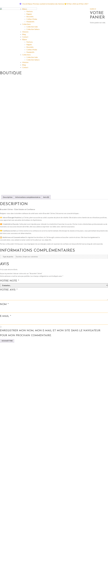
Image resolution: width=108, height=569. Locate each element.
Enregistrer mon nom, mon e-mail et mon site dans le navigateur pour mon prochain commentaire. (50, 333)
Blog (24, 34)
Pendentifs (30, 22)
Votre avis (8, 290)
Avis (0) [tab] (46, 197)
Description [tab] (7, 197)
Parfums (29, 11)
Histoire (25, 32)
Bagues (29, 14)
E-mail (5, 316)
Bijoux (24, 9)
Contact (25, 37)
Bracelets (30, 16)
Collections (26, 24)
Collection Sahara (32, 29)
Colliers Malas (31, 19)
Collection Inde (32, 27)
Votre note (9, 281)
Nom (4, 304)
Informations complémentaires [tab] (27, 197)
